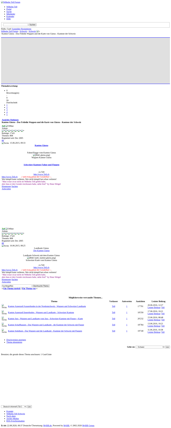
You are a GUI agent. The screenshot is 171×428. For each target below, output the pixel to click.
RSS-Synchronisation (15, 421)
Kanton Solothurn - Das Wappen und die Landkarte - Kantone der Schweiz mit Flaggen (45, 331)
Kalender (10, 16)
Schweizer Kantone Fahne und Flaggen (41, 165)
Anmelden (16, 29)
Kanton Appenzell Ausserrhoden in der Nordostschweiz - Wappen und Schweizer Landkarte (47, 306)
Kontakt (9, 411)
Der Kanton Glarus (41, 250)
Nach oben (11, 416)
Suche (9, 11)
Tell (113, 306)
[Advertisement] (82, 59)
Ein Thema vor (29, 288)
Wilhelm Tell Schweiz (15, 414)
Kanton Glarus (41, 145)
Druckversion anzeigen (16, 340)
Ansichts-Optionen (10, 120)
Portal (8, 9)
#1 (3, 140)
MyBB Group (88, 425)
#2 (3, 243)
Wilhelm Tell (11, 7)
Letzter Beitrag (154, 307)
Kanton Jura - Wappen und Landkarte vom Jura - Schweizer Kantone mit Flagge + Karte (45, 318)
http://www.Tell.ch (41, 174)
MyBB (66, 425)
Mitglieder (10, 14)
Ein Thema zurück (11, 288)
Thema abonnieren (14, 342)
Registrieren (26, 29)
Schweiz (23, 31)
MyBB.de (47, 425)
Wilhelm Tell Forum (9, 31)
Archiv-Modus (12, 418)
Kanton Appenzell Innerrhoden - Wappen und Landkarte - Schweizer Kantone (41, 312)
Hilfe (8, 19)
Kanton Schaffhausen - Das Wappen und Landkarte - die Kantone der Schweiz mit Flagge (46, 325)
